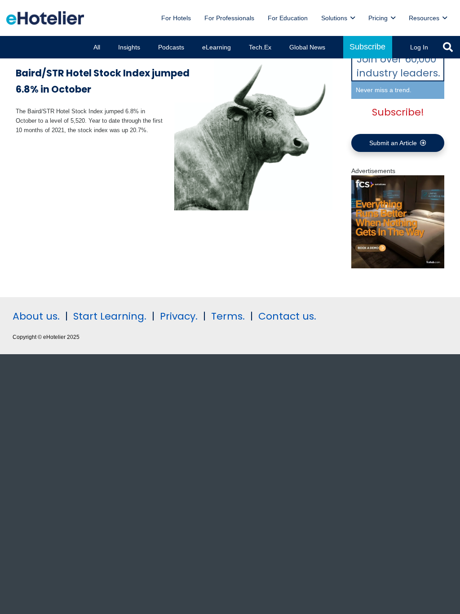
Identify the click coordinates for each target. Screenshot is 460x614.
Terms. (228, 316)
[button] (352, 18)
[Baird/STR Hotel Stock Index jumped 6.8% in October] (253, 131)
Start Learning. (108, 316)
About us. (36, 316)
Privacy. (179, 316)
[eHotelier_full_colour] (45, 18)
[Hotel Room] (397, 266)
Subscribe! (398, 112)
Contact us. (287, 316)
